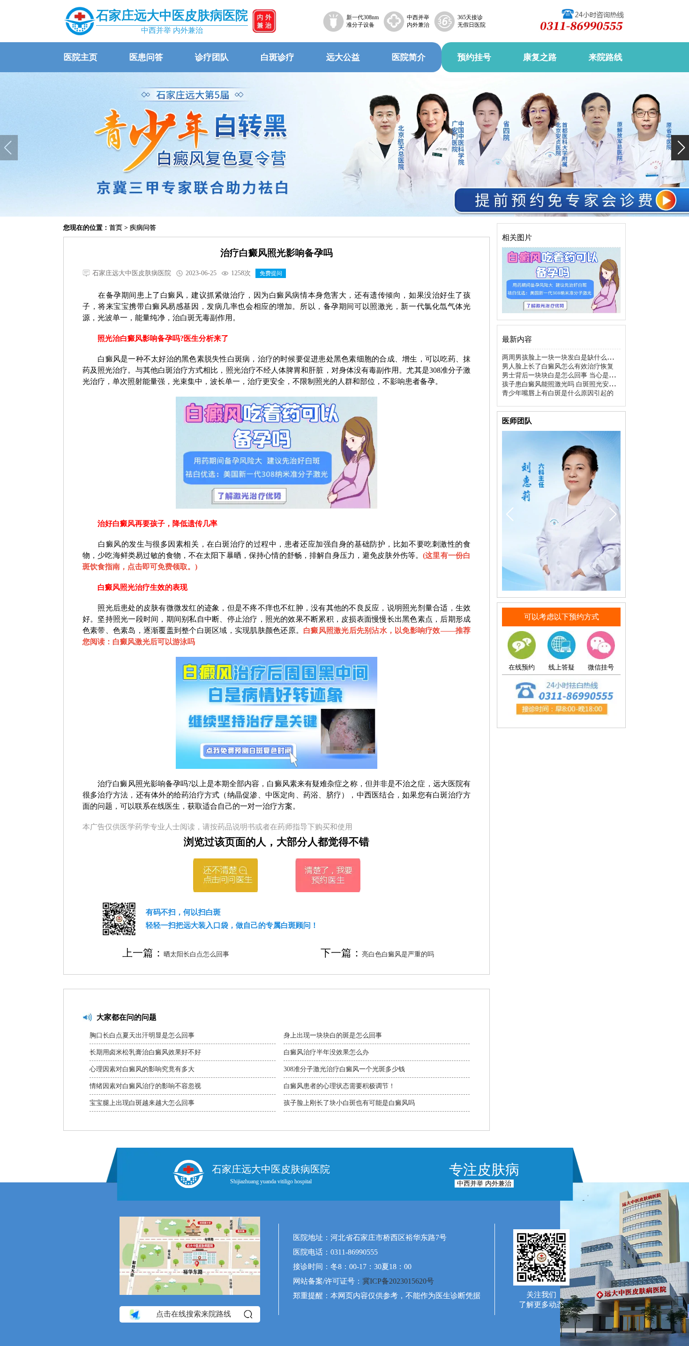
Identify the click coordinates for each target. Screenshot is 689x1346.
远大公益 (343, 57)
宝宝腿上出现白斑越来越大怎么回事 (142, 1102)
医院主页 (80, 57)
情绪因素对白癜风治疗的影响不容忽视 (145, 1086)
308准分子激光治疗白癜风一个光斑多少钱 (344, 1069)
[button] (9, 147)
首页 (115, 227)
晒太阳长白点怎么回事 (196, 954)
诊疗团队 (212, 57)
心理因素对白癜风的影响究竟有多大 (142, 1069)
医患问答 (146, 57)
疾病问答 (143, 227)
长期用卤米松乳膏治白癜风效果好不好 (145, 1052)
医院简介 (409, 57)
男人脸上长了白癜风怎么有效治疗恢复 (558, 366)
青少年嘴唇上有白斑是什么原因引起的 (558, 393)
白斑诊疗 (277, 57)
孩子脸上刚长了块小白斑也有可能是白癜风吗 (349, 1102)
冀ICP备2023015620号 (398, 1281)
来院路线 (605, 57)
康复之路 (540, 57)
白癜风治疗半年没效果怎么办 (326, 1052)
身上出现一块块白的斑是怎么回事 (333, 1035)
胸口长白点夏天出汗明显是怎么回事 (142, 1035)
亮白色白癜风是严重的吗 (398, 954)
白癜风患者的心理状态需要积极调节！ (339, 1086)
